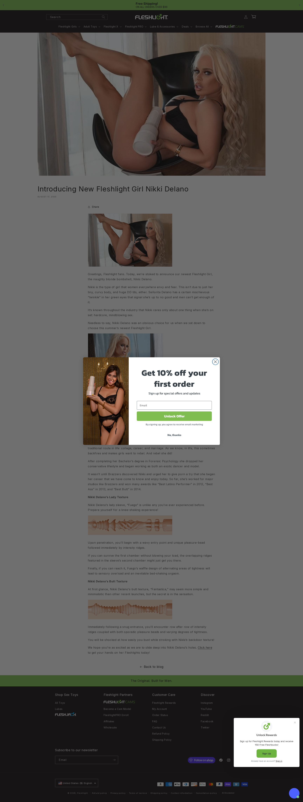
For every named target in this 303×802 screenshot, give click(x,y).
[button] (294, 793)
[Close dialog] (215, 362)
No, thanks (174, 435)
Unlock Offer (174, 416)
